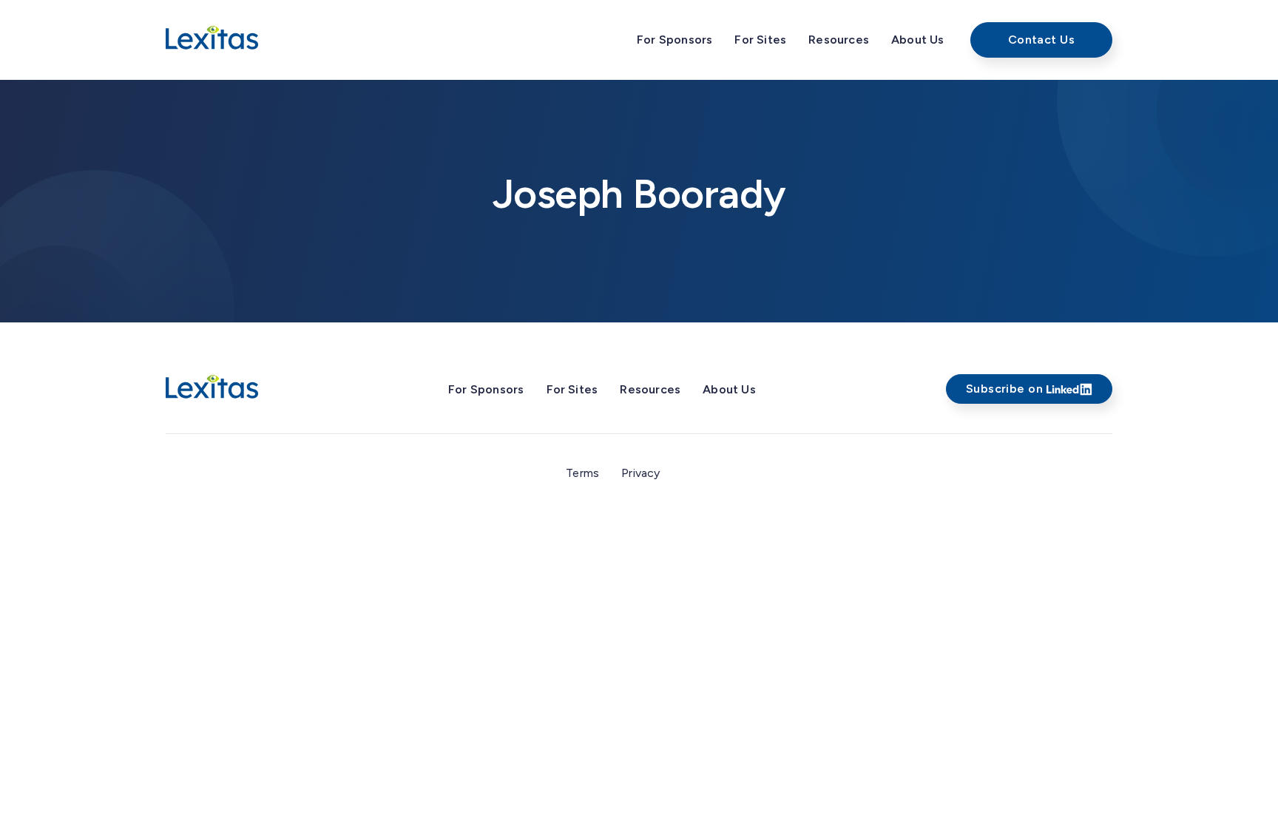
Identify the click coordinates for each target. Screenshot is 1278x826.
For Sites (760, 40)
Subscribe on (1004, 389)
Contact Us (1041, 40)
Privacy (640, 473)
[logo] (212, 387)
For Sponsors (674, 40)
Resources (838, 40)
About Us (917, 40)
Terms (582, 473)
